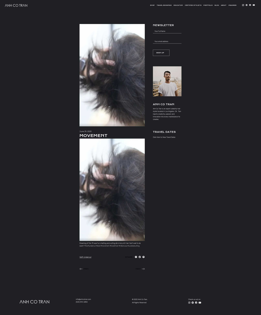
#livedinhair (114, 246)
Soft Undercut (85, 257)
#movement (104, 246)
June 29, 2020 (86, 131)
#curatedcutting (133, 246)
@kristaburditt (121, 243)
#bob (98, 246)
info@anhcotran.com (83, 299)
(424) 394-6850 (82, 302)
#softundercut (90, 246)
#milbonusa (123, 246)
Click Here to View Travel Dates (164, 137)
